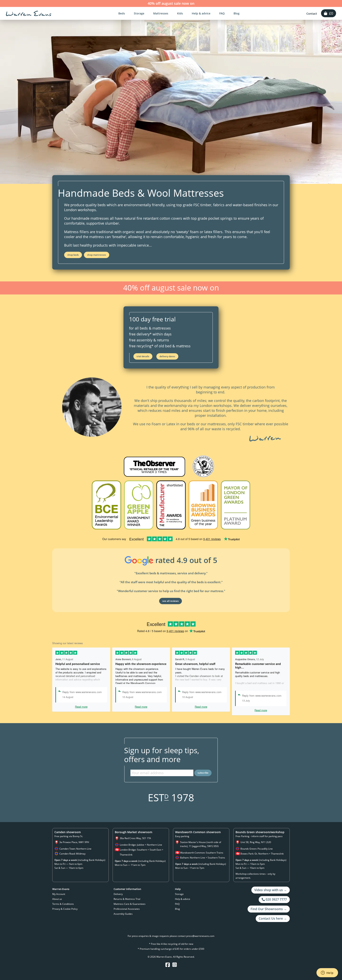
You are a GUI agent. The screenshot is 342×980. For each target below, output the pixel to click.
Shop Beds (73, 254)
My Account (58, 894)
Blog (236, 13)
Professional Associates (127, 909)
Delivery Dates (167, 356)
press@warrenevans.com (200, 936)
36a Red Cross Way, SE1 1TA (135, 838)
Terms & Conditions (63, 904)
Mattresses (160, 13)
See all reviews (170, 601)
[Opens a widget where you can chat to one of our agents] (327, 973)
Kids (180, 13)
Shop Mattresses (96, 254)
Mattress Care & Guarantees (129, 904)
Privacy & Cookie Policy (65, 909)
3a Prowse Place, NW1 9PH (74, 842)
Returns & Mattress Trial (127, 899)
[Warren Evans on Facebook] (167, 964)
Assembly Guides (123, 913)
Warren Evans (28, 13)
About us (57, 899)
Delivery (118, 894)
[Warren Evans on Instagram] (174, 964)
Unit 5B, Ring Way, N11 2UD (255, 842)
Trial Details (143, 356)
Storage (139, 13)
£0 (330, 13)
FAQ (222, 13)
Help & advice (201, 13)
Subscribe (203, 772)
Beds (121, 13)
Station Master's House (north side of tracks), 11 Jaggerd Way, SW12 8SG (200, 844)
